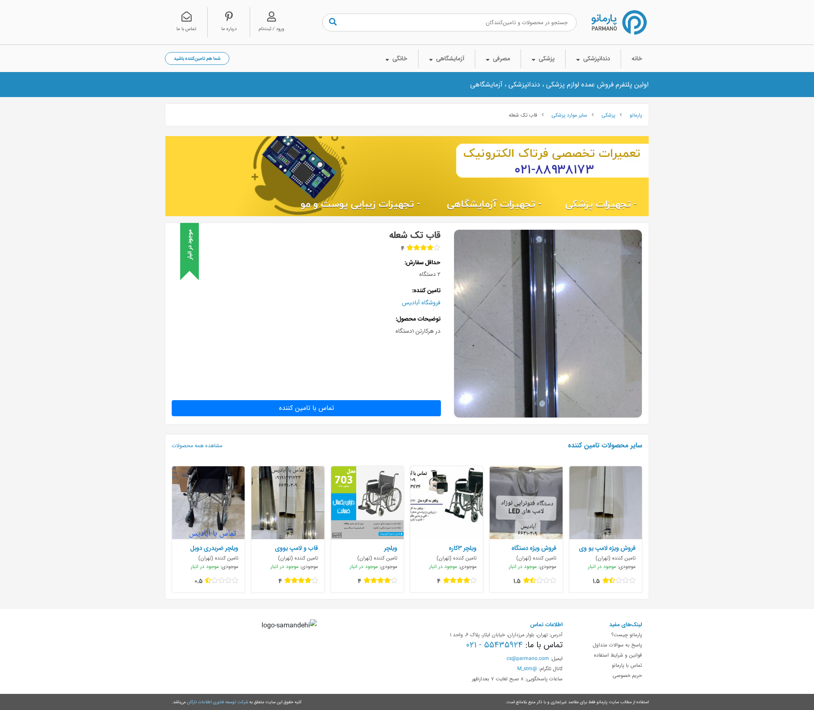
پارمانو (636, 115)
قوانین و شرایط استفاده (618, 655)
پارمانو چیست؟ (626, 634)
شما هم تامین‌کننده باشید (197, 58)
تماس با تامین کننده (306, 408)
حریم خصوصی (627, 675)
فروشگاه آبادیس (421, 303)
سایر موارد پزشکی (569, 115)
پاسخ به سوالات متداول (617, 644)
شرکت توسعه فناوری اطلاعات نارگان (217, 702)
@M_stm (527, 668)
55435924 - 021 (494, 645)
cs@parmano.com (528, 658)
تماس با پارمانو (627, 665)
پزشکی (608, 115)
